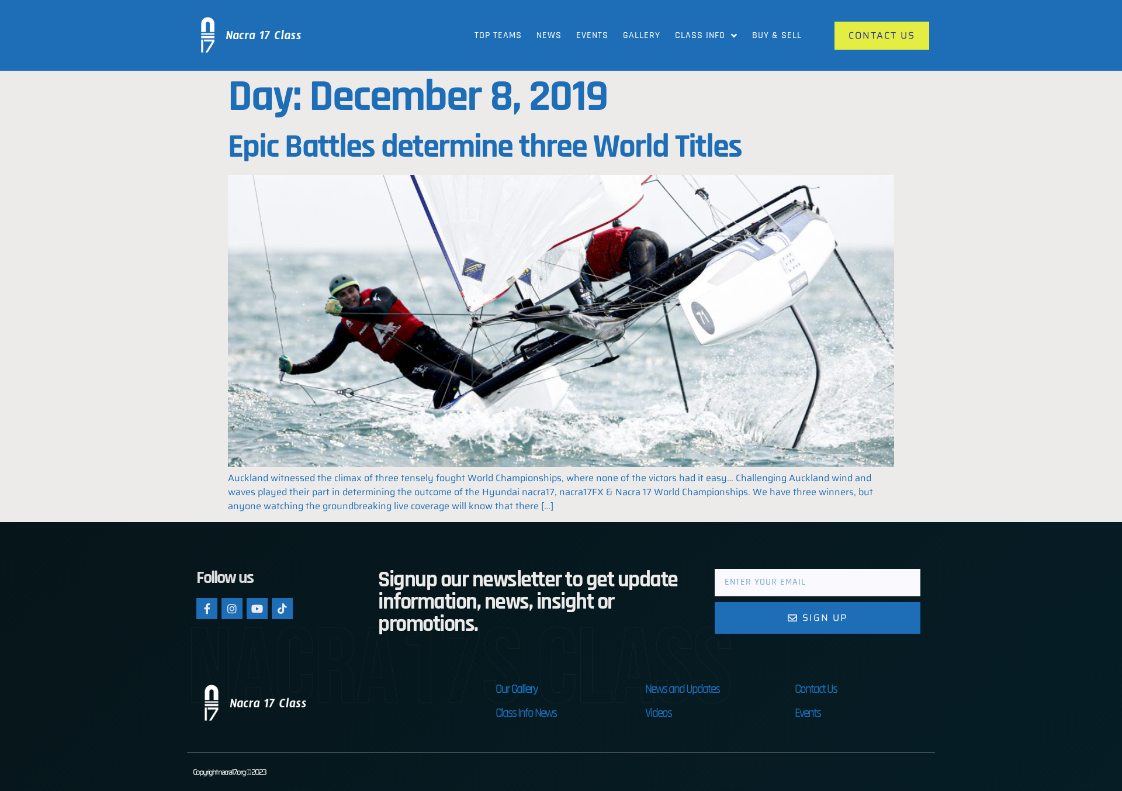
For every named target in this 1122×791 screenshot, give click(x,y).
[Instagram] (232, 608)
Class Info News (526, 713)
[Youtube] (257, 608)
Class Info (700, 35)
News (549, 35)
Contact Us (816, 689)
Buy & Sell (777, 35)
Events (592, 35)
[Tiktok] (282, 608)
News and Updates (682, 689)
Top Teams (498, 35)
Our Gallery (517, 689)
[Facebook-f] (206, 608)
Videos (658, 713)
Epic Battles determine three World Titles (485, 147)
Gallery (641, 35)
